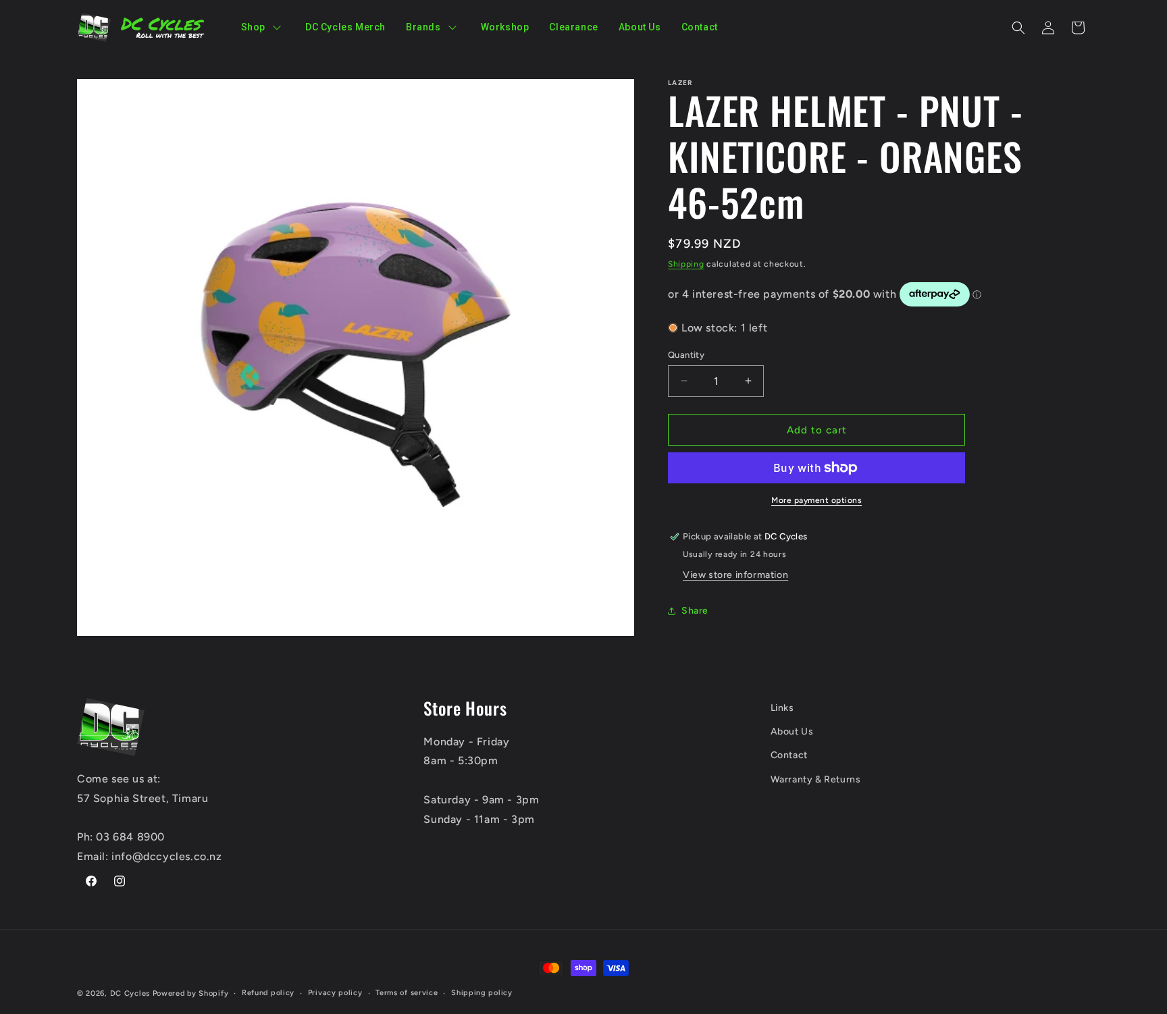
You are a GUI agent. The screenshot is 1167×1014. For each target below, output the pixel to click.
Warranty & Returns (816, 779)
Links (782, 708)
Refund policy (268, 992)
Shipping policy (482, 992)
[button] (1018, 28)
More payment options (816, 500)
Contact (789, 755)
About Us (792, 731)
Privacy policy (335, 992)
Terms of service (406, 992)
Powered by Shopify (191, 993)
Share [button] (694, 610)
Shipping (686, 264)
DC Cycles (130, 993)
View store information (735, 575)
